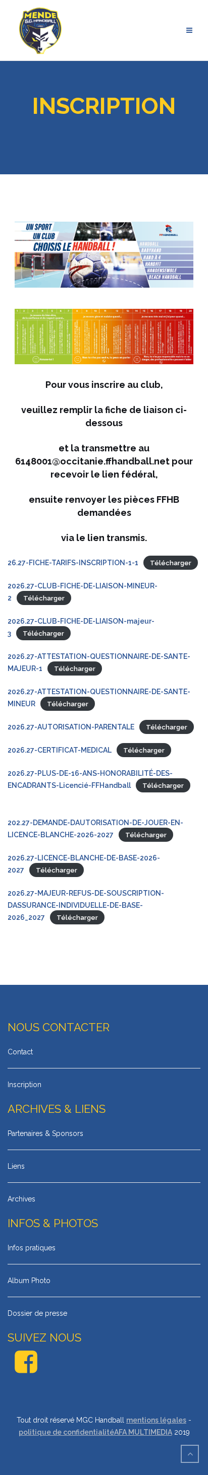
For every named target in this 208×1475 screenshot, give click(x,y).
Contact (20, 1052)
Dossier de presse (37, 1313)
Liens (16, 1166)
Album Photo (29, 1281)
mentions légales (156, 1420)
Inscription (24, 1085)
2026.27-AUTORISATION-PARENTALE (71, 727)
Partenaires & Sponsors (45, 1133)
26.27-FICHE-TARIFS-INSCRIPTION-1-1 (73, 563)
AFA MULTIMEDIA (143, 1432)
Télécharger (170, 563)
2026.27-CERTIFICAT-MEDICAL (60, 750)
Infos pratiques (32, 1248)
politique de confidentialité (66, 1432)
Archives (21, 1199)
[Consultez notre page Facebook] (26, 1368)
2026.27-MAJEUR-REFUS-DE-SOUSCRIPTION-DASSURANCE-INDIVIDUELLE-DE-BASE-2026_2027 (86, 905)
